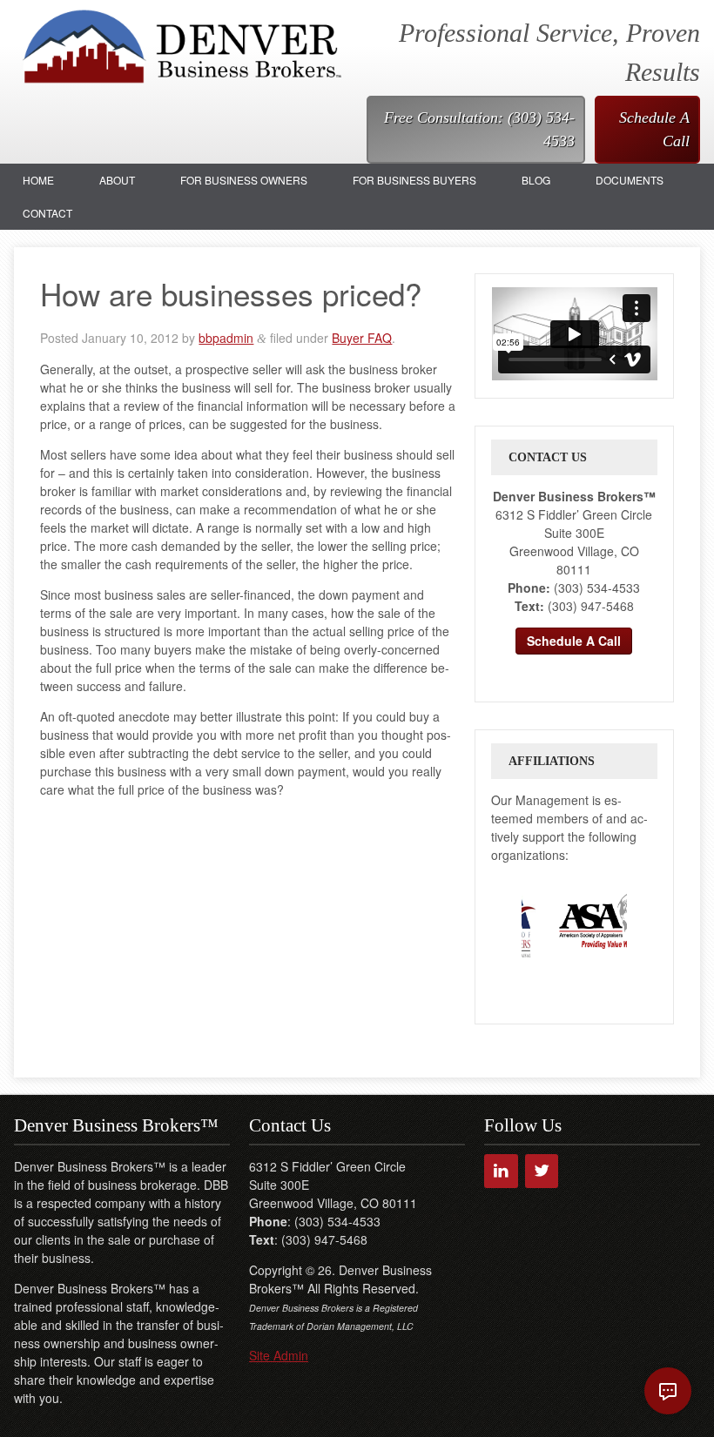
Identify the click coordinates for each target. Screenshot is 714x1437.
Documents (629, 179)
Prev (505, 920)
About (117, 179)
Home (38, 179)
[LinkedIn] (501, 1171)
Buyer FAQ (362, 337)
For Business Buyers (414, 179)
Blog (536, 179)
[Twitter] (542, 1171)
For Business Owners (243, 179)
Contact (47, 212)
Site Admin (278, 1355)
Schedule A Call (654, 129)
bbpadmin (226, 337)
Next (643, 920)
